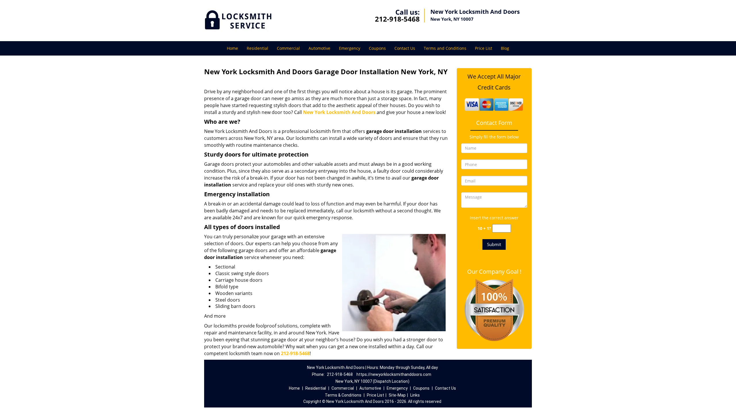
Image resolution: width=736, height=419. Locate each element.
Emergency (349, 48)
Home (232, 48)
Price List (483, 48)
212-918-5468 (397, 19)
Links (415, 395)
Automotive (319, 48)
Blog (505, 48)
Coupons (377, 48)
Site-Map (397, 395)
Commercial (288, 48)
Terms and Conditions (445, 48)
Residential (257, 48)
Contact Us (404, 48)
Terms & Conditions (343, 395)
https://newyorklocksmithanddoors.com (393, 374)
